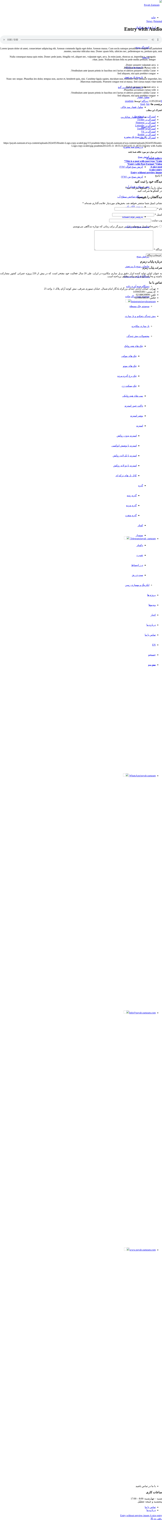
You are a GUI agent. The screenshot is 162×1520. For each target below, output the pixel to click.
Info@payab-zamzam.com (142, 1012)
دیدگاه (158, 249)
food (142, 104)
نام (159, 208)
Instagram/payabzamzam (143, 301)
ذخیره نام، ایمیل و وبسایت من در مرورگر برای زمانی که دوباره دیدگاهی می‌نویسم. (115, 226)
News (149, 21)
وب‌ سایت (157, 220)
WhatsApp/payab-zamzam (142, 775)
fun (148, 104)
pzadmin (129, 101)
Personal (157, 21)
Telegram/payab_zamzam (143, 538)
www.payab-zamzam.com (143, 1249)
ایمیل (158, 214)
